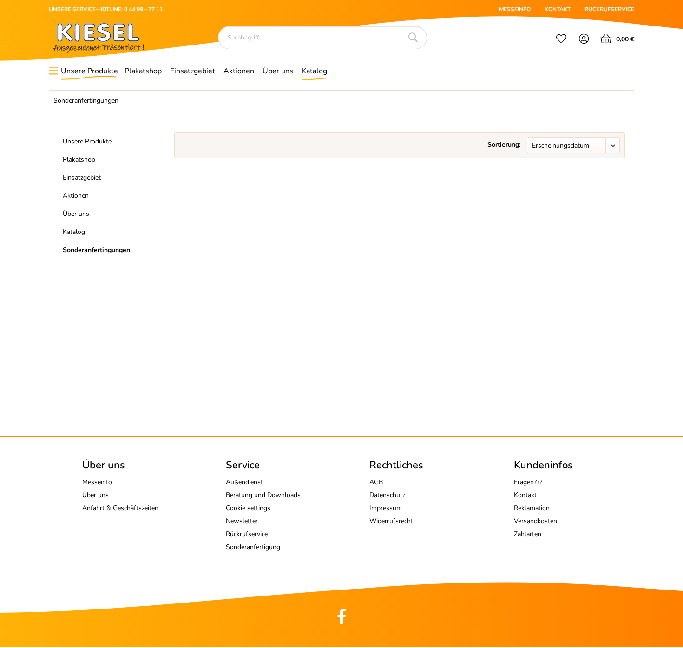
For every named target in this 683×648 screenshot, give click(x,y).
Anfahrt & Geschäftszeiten (120, 508)
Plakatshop (79, 159)
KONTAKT (558, 9)
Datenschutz (387, 495)
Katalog (74, 231)
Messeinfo (97, 482)
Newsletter (242, 521)
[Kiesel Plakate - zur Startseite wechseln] (99, 38)
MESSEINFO (515, 9)
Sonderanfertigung (253, 547)
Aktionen (76, 195)
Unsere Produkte (87, 141)
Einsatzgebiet (82, 177)
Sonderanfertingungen (96, 250)
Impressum (385, 508)
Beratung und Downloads (263, 495)
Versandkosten (535, 521)
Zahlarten (527, 534)
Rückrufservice (247, 534)
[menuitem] (561, 40)
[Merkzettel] (561, 40)
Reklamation (532, 508)
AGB (376, 482)
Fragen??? (528, 482)
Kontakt (525, 495)
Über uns (76, 213)
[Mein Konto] (584, 40)
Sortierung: (503, 144)
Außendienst (244, 482)
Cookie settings (248, 508)
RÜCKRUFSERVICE (609, 9)
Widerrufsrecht (391, 521)
